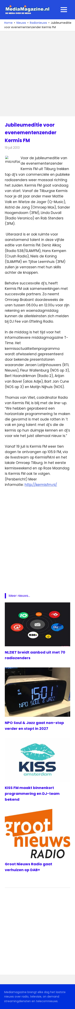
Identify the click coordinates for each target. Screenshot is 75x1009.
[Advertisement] (37, 74)
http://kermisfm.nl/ (41, 484)
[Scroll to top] (69, 1003)
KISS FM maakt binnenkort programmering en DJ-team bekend (32, 793)
